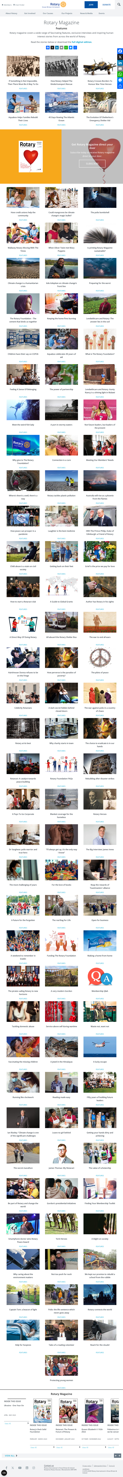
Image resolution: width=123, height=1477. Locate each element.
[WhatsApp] (120, 74)
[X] (120, 57)
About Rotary (11, 13)
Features (23, 88)
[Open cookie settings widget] (4, 1473)
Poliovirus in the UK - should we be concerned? (16, 1430)
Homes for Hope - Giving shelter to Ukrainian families (42, 1430)
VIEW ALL (10, 1455)
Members (8, 5)
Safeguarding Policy (100, 1466)
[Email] (120, 68)
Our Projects (67, 13)
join (91, 4)
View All (8, 1447)
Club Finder (20, 5)
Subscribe (92, 163)
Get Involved (29, 13)
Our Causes (48, 13)
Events (102, 13)
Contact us (49, 1465)
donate (107, 4)
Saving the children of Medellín (91, 1430)
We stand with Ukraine (66, 1429)
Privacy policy (87, 1466)
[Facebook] (120, 51)
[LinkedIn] (120, 63)
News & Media (86, 13)
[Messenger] (120, 80)
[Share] (120, 86)
